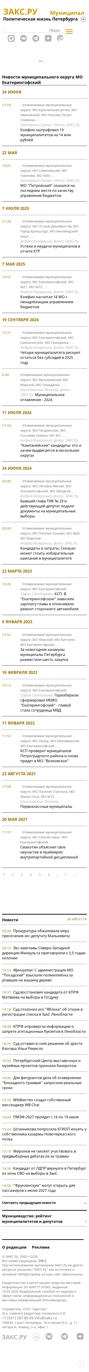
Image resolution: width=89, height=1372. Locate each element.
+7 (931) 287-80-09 (18, 1317)
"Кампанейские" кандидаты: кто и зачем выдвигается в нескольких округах (50, 450)
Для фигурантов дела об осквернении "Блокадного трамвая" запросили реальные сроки (41, 1082)
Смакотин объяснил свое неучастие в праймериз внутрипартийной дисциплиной (49, 852)
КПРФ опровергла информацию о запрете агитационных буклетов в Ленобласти (44, 1029)
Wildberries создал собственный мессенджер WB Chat (36, 1102)
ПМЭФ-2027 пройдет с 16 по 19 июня (46, 1116)
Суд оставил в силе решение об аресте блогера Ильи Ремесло (42, 1046)
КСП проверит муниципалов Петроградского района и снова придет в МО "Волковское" (49, 755)
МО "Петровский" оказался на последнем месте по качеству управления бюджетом (47, 190)
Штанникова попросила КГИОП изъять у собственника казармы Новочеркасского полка (44, 1134)
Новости (10, 919)
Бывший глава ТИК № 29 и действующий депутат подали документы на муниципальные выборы (48, 508)
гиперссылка (29, 1274)
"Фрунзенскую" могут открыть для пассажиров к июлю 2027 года (38, 1188)
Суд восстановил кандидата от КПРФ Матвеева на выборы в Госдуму (40, 995)
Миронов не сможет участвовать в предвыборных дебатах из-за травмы (39, 1154)
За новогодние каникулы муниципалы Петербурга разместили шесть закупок (44, 654)
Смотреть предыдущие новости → (44, 1202)
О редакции (14, 1247)
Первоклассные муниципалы (46, 806)
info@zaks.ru (45, 1317)
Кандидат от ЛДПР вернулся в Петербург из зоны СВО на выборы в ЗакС (44, 1171)
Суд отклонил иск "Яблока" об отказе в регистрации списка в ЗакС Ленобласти (42, 1012)
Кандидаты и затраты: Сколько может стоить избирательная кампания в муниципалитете (48, 553)
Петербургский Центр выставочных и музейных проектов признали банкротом (41, 1063)
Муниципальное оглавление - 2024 (42, 397)
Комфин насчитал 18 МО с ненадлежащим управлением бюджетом (46, 301)
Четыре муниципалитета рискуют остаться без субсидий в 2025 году (50, 357)
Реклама (41, 1247)
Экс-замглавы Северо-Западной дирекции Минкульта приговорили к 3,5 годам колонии (43, 952)
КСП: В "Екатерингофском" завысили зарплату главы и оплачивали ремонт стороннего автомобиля (49, 601)
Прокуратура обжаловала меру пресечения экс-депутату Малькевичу (36, 933)
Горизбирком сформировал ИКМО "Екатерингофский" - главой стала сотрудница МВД (49, 703)
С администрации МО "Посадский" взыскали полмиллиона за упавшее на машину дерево (37, 975)
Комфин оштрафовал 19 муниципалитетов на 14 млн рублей (45, 134)
